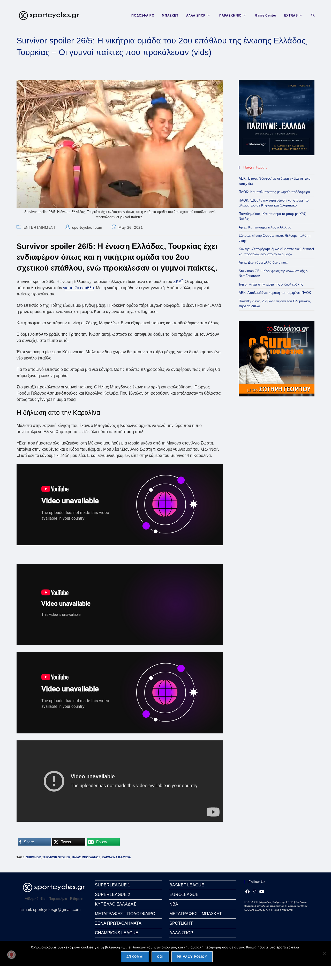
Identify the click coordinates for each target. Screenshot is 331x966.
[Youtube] (261, 892)
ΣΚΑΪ (178, 281)
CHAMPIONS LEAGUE (116, 933)
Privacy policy (192, 957)
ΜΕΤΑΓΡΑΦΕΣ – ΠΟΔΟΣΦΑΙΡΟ (125, 913)
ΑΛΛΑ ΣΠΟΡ (181, 933)
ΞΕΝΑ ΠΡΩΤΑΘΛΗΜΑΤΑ (118, 923)
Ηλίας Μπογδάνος (86, 857)
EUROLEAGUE (184, 894)
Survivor (33, 857)
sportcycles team (87, 227)
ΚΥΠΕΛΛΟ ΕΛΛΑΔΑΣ (115, 904)
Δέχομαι (135, 957)
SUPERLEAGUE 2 (112, 894)
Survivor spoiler (56, 857)
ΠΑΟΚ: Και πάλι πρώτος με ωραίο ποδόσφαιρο (274, 192)
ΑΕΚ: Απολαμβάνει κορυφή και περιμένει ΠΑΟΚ (275, 293)
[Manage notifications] (11, 954)
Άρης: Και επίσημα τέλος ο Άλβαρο (265, 227)
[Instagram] (254, 892)
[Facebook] (247, 892)
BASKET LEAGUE (186, 885)
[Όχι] (324, 953)
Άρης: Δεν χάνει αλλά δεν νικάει (263, 262)
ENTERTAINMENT (40, 227)
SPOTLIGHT (181, 923)
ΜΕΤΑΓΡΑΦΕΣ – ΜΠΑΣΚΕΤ (195, 913)
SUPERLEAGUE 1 (112, 885)
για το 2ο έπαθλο (78, 288)
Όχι (160, 957)
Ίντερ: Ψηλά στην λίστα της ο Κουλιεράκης (271, 284)
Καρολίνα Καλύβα (116, 857)
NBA (173, 904)
